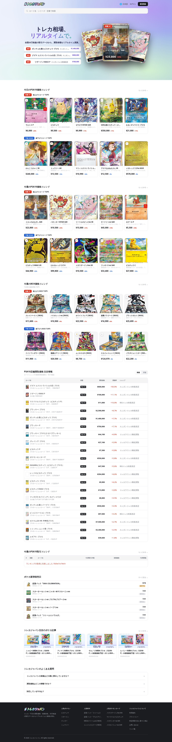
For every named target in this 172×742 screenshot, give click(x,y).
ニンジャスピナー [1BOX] (92, 725)
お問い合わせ (133, 725)
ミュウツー (65, 725)
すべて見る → (143, 577)
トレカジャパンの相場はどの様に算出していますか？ (86, 676)
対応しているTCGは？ (86, 691)
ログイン (133, 4)
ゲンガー (64, 721)
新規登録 (143, 4)
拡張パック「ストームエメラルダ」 (96, 713)
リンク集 (132, 729)
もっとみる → (143, 90)
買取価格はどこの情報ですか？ (86, 683)
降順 (138, 372)
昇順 (144, 372)
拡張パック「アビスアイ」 (93, 717)
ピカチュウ (65, 713)
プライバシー (133, 717)
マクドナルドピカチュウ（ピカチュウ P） (121, 717)
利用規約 (132, 713)
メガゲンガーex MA (113, 721)
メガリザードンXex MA (115, 713)
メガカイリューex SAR (114, 725)
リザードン (65, 717)
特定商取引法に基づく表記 (138, 721)
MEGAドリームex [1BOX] (92, 721)
